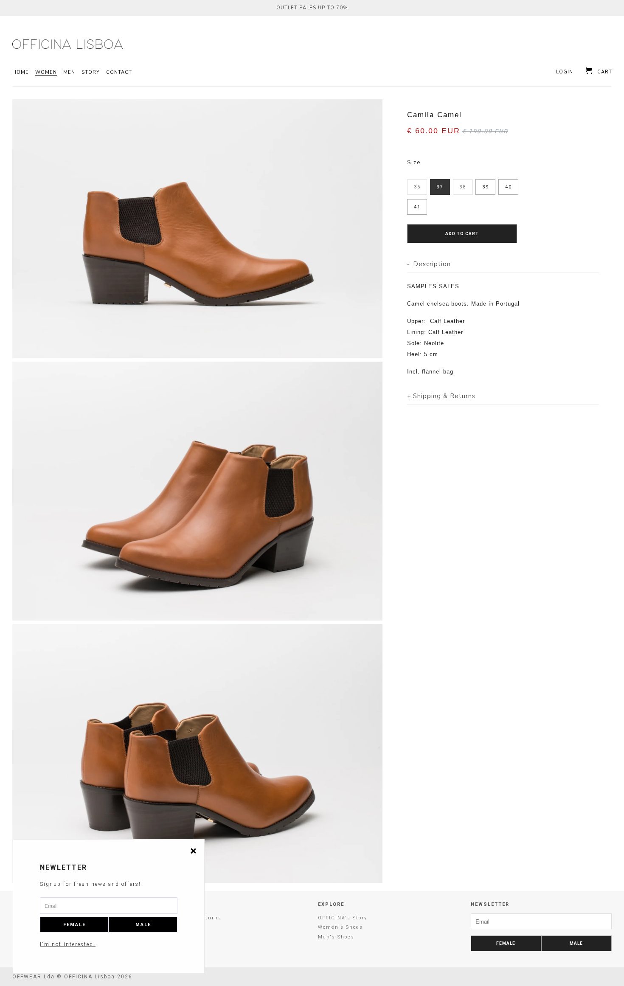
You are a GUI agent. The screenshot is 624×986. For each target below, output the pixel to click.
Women (46, 72)
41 (417, 207)
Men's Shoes (336, 937)
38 (462, 187)
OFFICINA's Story (342, 918)
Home (20, 72)
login (564, 72)
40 (508, 187)
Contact (119, 72)
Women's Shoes (340, 927)
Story (91, 72)
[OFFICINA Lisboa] (63, 44)
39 (485, 187)
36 (417, 187)
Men (69, 72)
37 (439, 187)
